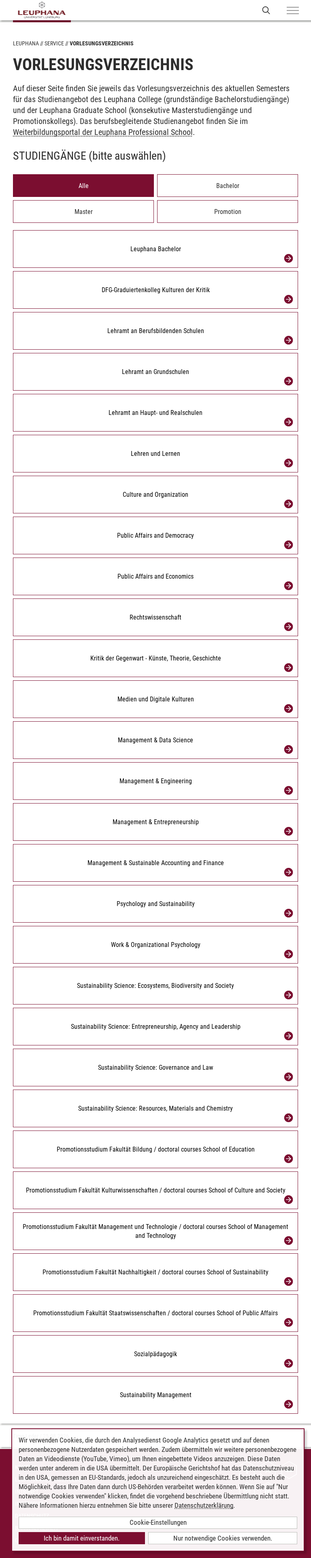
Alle (84, 186)
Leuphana (26, 43)
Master (84, 212)
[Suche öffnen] (266, 10)
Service (54, 43)
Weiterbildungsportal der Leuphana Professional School (103, 132)
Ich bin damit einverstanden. (81, 1538)
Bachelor (227, 186)
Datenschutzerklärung (204, 1505)
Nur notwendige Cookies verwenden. (222, 1538)
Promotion (227, 212)
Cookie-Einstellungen (158, 1522)
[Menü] (293, 11)
